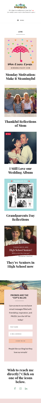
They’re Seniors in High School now (20, 264)
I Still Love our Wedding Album (20, 170)
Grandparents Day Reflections (20, 217)
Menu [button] (22, 20)
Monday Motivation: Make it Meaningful (21, 76)
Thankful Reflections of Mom (20, 123)
